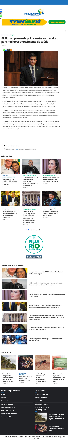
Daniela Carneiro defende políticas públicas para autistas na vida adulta (51, 166)
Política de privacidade (7, 410)
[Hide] (0, 18)
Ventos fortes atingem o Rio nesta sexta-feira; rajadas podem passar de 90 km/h (8, 362)
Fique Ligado (5, 371)
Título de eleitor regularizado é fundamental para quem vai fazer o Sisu (59, 362)
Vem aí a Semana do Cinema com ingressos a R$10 (25, 362)
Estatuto (3, 394)
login (17, 149)
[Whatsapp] (4, 50)
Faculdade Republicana (41, 394)
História (3, 397)
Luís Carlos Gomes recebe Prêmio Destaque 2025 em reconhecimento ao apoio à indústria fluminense (10, 198)
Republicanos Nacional (41, 404)
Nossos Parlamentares (7, 404)
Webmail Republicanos (7, 417)
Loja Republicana (39, 401)
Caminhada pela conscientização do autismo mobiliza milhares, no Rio (14, 339)
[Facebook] (6, 50)
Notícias (21, 374)
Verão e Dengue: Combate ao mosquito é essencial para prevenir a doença (42, 362)
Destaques (5, 175)
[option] (8, 371)
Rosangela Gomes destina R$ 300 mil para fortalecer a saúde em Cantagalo (10, 166)
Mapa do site (5, 401)
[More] (11, 50)
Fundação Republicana (41, 397)
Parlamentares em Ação (8, 177)
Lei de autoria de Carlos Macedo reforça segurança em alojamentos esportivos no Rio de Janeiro (31, 166)
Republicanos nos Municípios (9, 413)
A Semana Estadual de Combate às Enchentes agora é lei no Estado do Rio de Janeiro (51, 198)
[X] (8, 50)
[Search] (66, 31)
